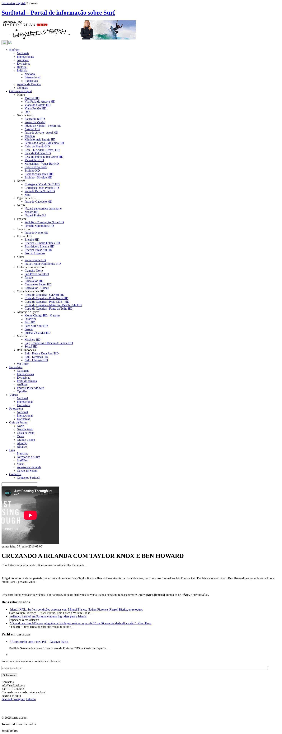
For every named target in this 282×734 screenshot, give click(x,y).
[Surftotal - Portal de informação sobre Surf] (10, 42)
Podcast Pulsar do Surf (30, 388)
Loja (12, 450)
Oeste (20, 436)
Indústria (22, 70)
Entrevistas (15, 367)
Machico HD (32, 339)
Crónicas (22, 87)
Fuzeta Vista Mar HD (38, 332)
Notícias (14, 49)
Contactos (15, 474)
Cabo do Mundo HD (37, 146)
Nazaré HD (32, 212)
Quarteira (30, 319)
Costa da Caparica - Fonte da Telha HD (49, 308)
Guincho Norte (34, 270)
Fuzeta (29, 329)
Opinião (22, 391)
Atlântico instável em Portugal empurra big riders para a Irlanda (48, 616)
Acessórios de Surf (28, 457)
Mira (27, 194)
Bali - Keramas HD (36, 356)
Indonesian (8, 3)
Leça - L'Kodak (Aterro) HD (42, 149)
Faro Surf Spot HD (36, 325)
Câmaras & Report (20, 91)
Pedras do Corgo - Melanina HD (44, 143)
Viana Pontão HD (35, 108)
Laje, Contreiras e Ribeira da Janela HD (49, 343)
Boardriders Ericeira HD (39, 246)
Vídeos (13, 394)
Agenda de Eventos (29, 84)
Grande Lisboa (26, 439)
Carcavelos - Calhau (37, 287)
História (21, 67)
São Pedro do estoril (37, 274)
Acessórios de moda (29, 467)
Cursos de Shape (27, 470)
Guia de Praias (18, 422)
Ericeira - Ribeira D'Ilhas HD (42, 243)
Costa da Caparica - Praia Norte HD (46, 298)
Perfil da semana (27, 381)
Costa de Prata (25, 432)
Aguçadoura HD (35, 118)
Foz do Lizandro (35, 253)
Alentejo (22, 443)
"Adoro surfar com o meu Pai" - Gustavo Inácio (39, 641)
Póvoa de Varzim (35, 122)
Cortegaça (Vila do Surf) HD (42, 184)
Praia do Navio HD (36, 232)
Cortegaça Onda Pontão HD (42, 187)
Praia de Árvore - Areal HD (41, 132)
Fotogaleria (16, 408)
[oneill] (69, 38)
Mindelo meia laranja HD (40, 139)
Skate (20, 463)
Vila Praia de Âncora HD (40, 101)
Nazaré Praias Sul (35, 215)
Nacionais (23, 53)
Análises (22, 384)
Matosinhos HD (34, 160)
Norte (20, 425)
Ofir (27, 111)
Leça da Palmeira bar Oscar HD (44, 156)
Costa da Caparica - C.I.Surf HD (44, 294)
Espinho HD (32, 170)
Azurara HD (32, 129)
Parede (29, 277)
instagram (19, 699)
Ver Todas (23, 363)
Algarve (22, 446)
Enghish (21, 3)
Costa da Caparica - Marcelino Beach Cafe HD (53, 305)
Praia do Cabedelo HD (38, 201)
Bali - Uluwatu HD (36, 360)
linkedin (31, 699)
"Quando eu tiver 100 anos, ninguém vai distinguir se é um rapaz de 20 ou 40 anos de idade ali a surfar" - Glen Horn (80, 623)
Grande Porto (25, 429)
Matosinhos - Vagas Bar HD (42, 163)
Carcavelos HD (34, 281)
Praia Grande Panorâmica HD (43, 263)
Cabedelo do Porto (36, 167)
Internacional (32, 77)
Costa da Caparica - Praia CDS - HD (47, 301)
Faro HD (30, 322)
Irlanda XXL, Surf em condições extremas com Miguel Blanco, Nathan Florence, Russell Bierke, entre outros (76, 609)
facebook (7, 699)
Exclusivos (23, 63)
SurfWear (22, 460)
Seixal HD (31, 346)
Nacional (30, 74)
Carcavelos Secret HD (38, 284)
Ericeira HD (32, 239)
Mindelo (30, 136)
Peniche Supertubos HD (39, 225)
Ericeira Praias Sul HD (38, 250)
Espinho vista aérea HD (39, 174)
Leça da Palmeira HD (38, 153)
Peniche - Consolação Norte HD (44, 222)
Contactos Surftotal (28, 477)
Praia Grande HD (35, 260)
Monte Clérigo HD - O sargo (42, 315)
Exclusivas (23, 377)
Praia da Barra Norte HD (40, 191)
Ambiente (23, 60)
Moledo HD (32, 98)
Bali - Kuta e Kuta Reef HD (42, 353)
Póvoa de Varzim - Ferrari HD (43, 125)
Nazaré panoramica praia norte (43, 208)
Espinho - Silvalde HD (38, 177)
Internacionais (25, 56)
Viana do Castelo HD (38, 105)
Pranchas (22, 453)
